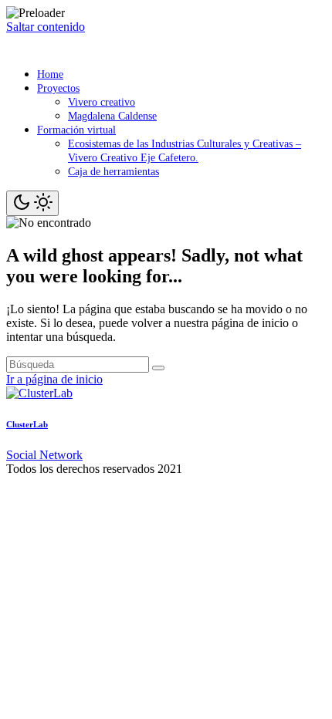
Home (50, 74)
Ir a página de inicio (54, 379)
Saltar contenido (45, 26)
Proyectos (58, 88)
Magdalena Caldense (112, 116)
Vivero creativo (101, 102)
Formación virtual (76, 130)
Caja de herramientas (113, 171)
